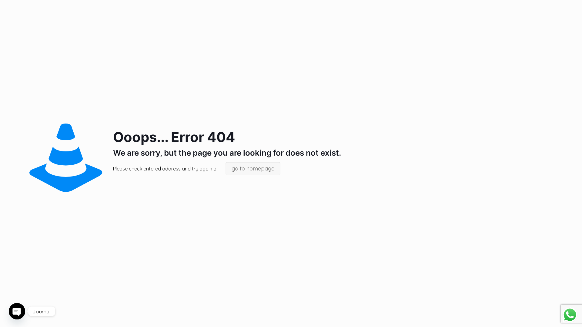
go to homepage (253, 168)
